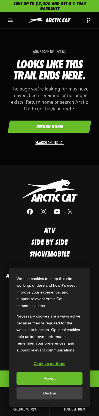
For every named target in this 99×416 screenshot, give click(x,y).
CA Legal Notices (24, 409)
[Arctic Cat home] (50, 20)
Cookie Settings (74, 409)
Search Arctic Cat (49, 142)
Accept (50, 378)
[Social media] (49, 211)
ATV (49, 230)
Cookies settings (49, 363)
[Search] (88, 20)
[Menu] (10, 20)
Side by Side (49, 242)
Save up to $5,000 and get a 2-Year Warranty (49, 6)
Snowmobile (50, 254)
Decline (49, 393)
